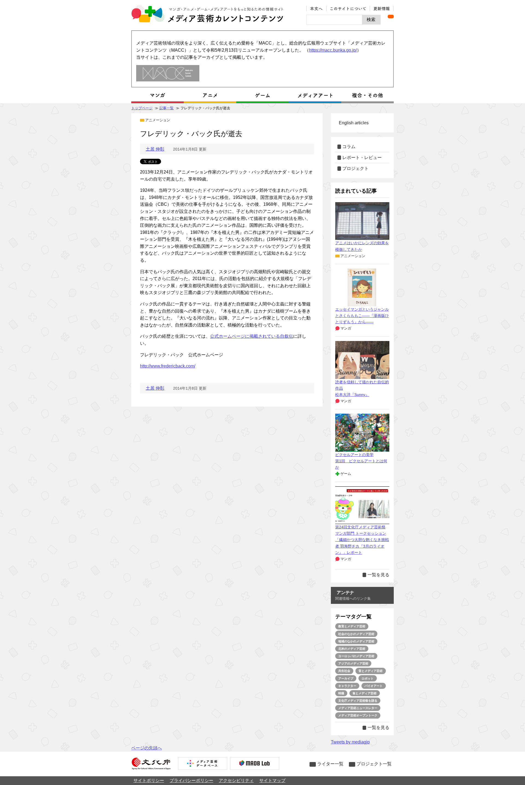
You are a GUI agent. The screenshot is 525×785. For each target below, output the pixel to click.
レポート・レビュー (362, 157)
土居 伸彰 (155, 149)
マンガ (345, 328)
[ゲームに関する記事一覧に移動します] (262, 95)
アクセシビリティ (236, 780)
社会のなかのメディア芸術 (356, 634)
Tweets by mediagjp (350, 742)
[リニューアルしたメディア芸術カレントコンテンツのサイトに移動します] (167, 73)
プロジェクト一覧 (374, 764)
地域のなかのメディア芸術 (356, 641)
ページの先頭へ (146, 748)
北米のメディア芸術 (351, 648)
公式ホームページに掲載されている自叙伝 (251, 336)
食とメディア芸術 (364, 693)
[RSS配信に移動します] (391, 16)
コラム (348, 146)
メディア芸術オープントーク (357, 715)
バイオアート (373, 685)
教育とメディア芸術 (351, 626)
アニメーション (157, 120)
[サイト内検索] (334, 19)
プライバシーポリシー (191, 780)
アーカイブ (345, 678)
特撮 (341, 693)
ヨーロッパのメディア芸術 (356, 656)
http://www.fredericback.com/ (167, 366)
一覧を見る (378, 574)
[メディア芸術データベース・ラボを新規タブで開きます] (254, 764)
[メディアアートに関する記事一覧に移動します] (315, 95)
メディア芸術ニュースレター (357, 708)
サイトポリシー (148, 780)
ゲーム (345, 474)
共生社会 (344, 670)
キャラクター (347, 685)
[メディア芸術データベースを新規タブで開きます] (202, 764)
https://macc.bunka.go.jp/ (333, 50)
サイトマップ (272, 780)
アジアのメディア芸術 (353, 663)
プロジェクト (355, 168)
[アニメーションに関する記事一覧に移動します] (210, 95)
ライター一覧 (330, 764)
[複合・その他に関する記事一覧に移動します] (367, 95)
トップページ (142, 108)
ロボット (367, 678)
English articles (354, 122)
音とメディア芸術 (370, 670)
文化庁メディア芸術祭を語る (357, 700)
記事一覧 (166, 108)
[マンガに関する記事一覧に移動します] (157, 95)
